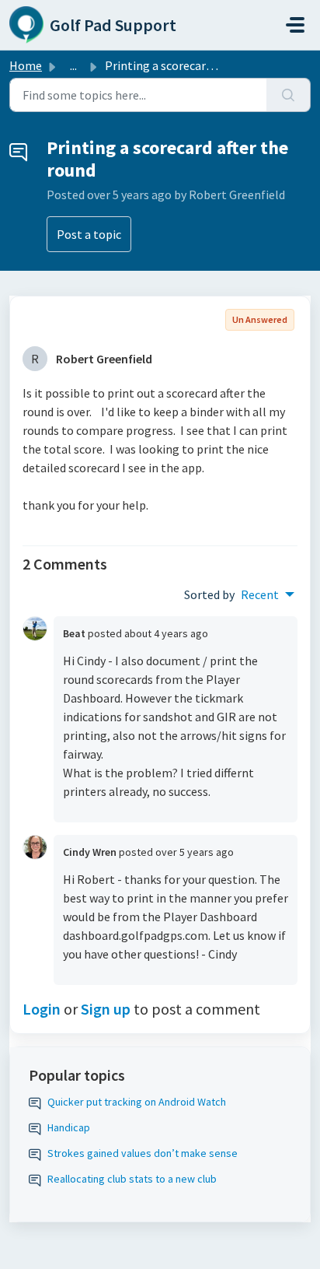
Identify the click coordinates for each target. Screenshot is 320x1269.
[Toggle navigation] (295, 25)
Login (42, 1008)
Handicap (68, 1127)
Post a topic (89, 234)
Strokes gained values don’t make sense (142, 1153)
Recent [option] (260, 594)
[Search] (288, 95)
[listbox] (267, 594)
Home (25, 65)
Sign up (105, 1008)
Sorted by (209, 594)
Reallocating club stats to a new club (132, 1179)
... (73, 65)
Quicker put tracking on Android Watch (136, 1102)
